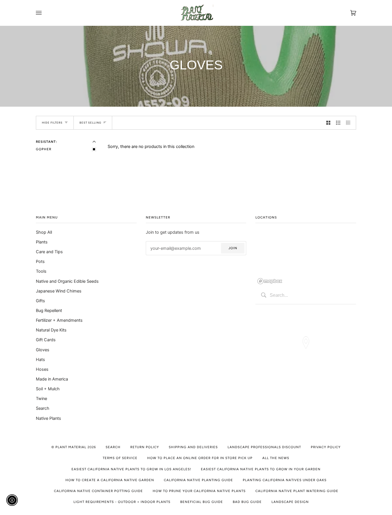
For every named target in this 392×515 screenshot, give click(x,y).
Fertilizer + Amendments (59, 320)
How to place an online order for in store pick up (200, 458)
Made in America (52, 379)
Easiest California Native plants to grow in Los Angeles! (131, 469)
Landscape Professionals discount (264, 447)
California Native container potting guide (98, 491)
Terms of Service (120, 458)
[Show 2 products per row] (328, 122)
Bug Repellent (49, 310)
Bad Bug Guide (247, 502)
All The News (275, 458)
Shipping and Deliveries (193, 447)
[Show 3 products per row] (338, 122)
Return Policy (144, 447)
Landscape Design (290, 502)
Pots (40, 261)
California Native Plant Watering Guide (296, 491)
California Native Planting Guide (198, 480)
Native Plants (48, 418)
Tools (41, 271)
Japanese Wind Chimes (58, 290)
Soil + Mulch (48, 388)
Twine (41, 398)
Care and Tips (49, 251)
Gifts (40, 300)
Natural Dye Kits (51, 329)
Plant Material (70, 447)
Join (232, 248)
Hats (40, 359)
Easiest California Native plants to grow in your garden (261, 469)
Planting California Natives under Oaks (285, 480)
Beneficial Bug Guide (201, 502)
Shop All (44, 232)
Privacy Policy (326, 447)
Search (42, 408)
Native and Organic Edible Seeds (67, 281)
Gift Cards (46, 339)
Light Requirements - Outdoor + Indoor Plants (121, 502)
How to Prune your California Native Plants (199, 491)
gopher (43, 149)
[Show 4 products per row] (349, 122)
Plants (42, 241)
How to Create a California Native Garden (109, 480)
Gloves (42, 349)
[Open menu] (44, 13)
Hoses (42, 369)
